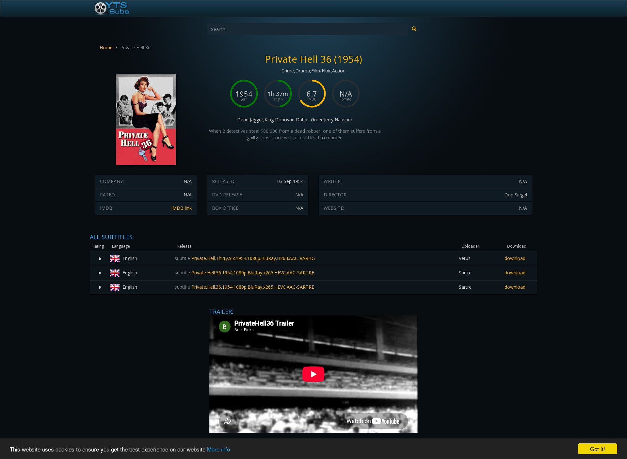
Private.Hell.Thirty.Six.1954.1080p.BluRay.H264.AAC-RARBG (245, 258)
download (515, 258)
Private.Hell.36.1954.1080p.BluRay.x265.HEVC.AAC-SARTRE (244, 272)
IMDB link (181, 208)
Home (106, 47)
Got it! (597, 449)
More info (218, 449)
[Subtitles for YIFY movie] (119, 8)
